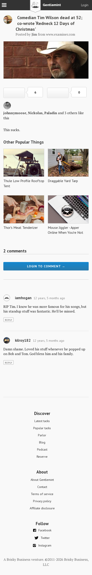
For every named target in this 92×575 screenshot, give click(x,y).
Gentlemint (46, 8)
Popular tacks (42, 428)
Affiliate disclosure (42, 508)
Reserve (42, 457)
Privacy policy (42, 501)
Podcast (42, 449)
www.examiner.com (60, 34)
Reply (8, 320)
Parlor (42, 435)
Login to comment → (46, 266)
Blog (42, 442)
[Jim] (7, 22)
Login (84, 5)
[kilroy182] (6, 343)
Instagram (44, 545)
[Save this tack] (58, 93)
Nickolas (35, 113)
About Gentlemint (42, 480)
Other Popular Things (23, 142)
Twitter (45, 537)
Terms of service (42, 494)
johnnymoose (14, 113)
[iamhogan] (6, 300)
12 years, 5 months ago (49, 298)
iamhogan (23, 297)
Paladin (50, 113)
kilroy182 (23, 340)
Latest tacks (42, 421)
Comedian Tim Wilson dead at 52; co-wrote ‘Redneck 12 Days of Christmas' (49, 23)
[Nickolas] (7, 108)
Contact (42, 487)
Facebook (44, 530)
